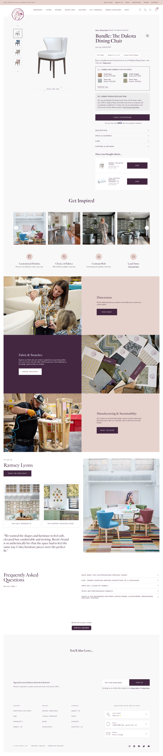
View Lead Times (133, 267)
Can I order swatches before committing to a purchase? (110, 580)
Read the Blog (107, 430)
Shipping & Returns (104, 146)
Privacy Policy (38, 746)
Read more (107, 63)
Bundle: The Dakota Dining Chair (119, 30)
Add (137, 165)
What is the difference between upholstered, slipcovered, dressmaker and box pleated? (117, 597)
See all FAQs (9, 586)
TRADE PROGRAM (49, 716)
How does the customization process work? (105, 575)
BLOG (44, 721)
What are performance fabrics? (97, 591)
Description (101, 130)
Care (97, 141)
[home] (18, 14)
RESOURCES (47, 727)
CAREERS (75, 721)
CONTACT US (77, 727)
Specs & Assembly (103, 136)
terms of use (145, 688)
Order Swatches (30, 371)
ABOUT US (75, 711)
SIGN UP (139, 682)
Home (97, 30)
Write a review (81, 628)
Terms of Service (56, 746)
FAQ (15, 716)
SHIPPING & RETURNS (22, 711)
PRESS (73, 716)
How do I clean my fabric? (95, 586)
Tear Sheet (107, 312)
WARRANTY (18, 721)
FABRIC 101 (18, 727)
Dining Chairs (104, 30)
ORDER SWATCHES (50, 711)
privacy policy (135, 688)
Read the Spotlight (17, 473)
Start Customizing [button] (123, 117)
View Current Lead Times (131, 107)
